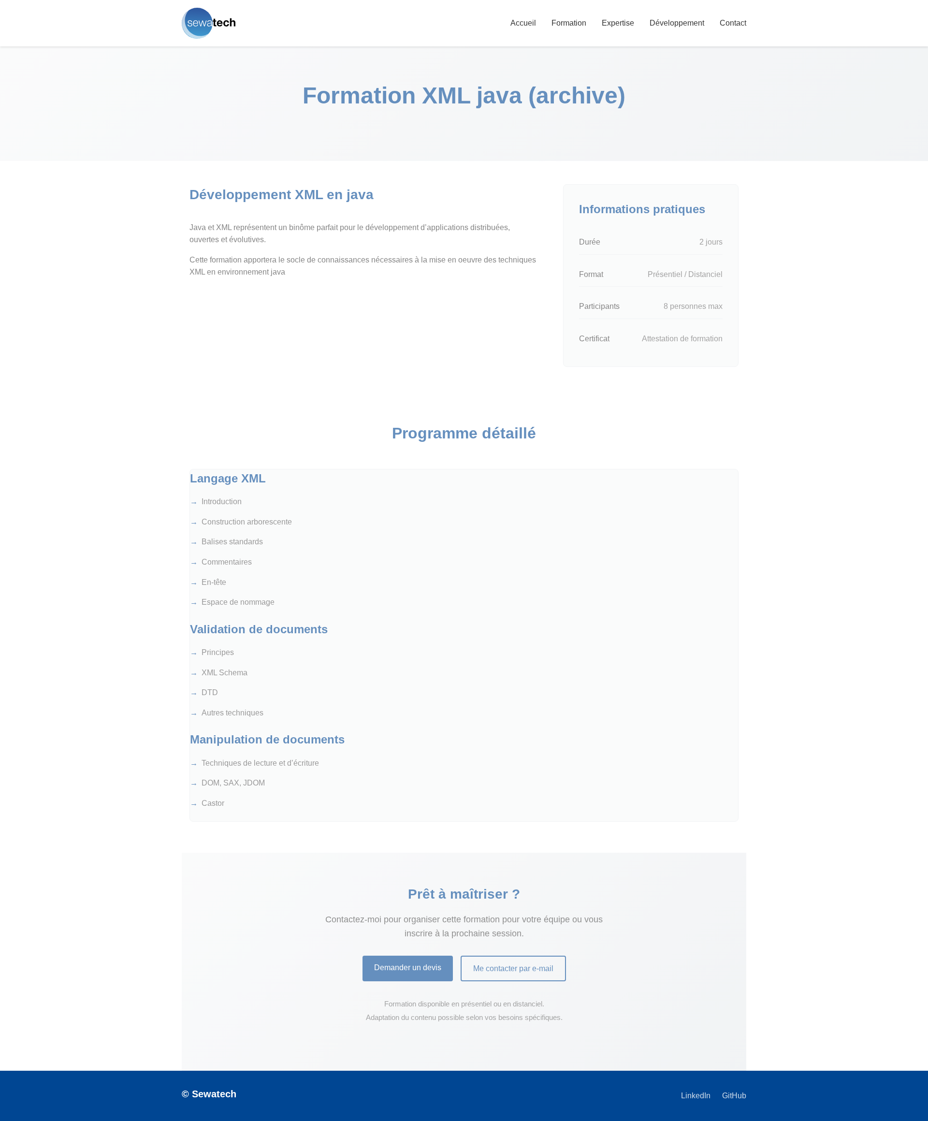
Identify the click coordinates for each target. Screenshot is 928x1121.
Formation (568, 23)
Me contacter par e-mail (513, 968)
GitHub (734, 1096)
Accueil (523, 23)
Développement (677, 23)
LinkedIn (695, 1096)
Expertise (618, 23)
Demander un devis (407, 967)
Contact (733, 23)
